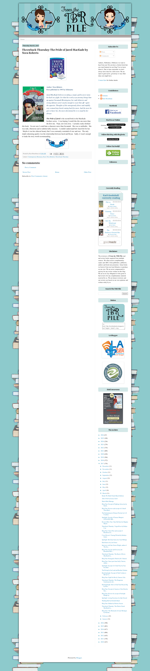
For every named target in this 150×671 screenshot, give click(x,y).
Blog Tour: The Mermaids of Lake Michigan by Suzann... (114, 611)
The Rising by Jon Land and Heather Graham (114, 570)
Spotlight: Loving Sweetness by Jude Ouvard (114, 598)
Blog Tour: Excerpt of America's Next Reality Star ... (115, 590)
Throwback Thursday (61, 157)
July (103, 481)
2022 (102, 448)
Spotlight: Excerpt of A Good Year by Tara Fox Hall (114, 566)
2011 (102, 639)
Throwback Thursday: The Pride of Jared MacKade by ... (113, 607)
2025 (102, 438)
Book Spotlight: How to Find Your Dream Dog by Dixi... (115, 585)
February (105, 616)
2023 (102, 444)
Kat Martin (113, 225)
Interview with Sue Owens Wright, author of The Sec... (114, 546)
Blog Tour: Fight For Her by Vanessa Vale (113, 577)
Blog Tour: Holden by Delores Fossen (112, 603)
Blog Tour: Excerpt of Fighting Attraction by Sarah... (114, 505)
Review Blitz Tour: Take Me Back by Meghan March (115, 522)
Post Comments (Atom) (39, 176)
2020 (102, 454)
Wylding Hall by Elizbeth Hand (111, 601)
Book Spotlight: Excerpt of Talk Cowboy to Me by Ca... (114, 574)
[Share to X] (59, 154)
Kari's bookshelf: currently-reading (111, 196)
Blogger (79, 658)
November (105, 469)
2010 (102, 642)
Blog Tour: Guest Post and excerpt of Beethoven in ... (112, 531)
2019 (102, 457)
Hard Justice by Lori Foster (109, 542)
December (105, 466)
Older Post (87, 172)
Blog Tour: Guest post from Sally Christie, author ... (114, 562)
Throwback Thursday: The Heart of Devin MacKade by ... (113, 555)
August (104, 478)
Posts (103, 52)
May (104, 487)
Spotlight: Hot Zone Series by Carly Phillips (114, 540)
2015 (102, 626)
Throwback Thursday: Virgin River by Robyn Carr (114, 527)
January (105, 619)
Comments (105, 56)
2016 (102, 623)
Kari (44, 157)
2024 (102, 441)
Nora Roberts (51, 157)
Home (22, 39)
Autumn (105, 96)
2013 (102, 632)
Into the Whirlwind (111, 222)
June (104, 484)
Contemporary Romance (35, 157)
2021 (102, 451)
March (104, 493)
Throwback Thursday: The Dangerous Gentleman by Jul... (112, 581)
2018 (102, 460)
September (105, 475)
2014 (102, 629)
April (104, 490)
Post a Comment (30, 167)
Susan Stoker (113, 215)
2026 (102, 435)
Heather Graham (113, 206)
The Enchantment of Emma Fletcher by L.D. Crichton (114, 514)
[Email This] (54, 154)
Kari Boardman (107, 99)
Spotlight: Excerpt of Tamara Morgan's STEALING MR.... (113, 518)
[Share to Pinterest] (63, 154)
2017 (102, 463)
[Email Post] (50, 154)
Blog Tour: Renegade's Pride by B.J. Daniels (114, 558)
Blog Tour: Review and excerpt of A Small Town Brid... (114, 509)
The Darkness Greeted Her (112, 231)
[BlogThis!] (57, 154)
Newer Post (26, 172)
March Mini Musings (108, 501)
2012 (102, 635)
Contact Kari (102, 80)
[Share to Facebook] (61, 154)
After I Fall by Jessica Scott (110, 499)
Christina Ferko (113, 234)
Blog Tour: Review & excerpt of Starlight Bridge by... (113, 594)
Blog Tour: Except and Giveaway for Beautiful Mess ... (112, 550)
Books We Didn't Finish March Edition (113, 496)
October (105, 472)
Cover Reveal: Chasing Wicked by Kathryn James (114, 536)
